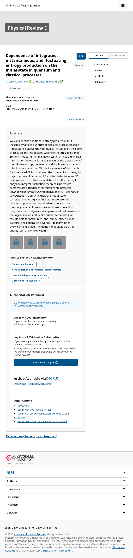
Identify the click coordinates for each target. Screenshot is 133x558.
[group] (46, 244)
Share (77, 65)
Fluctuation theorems (23, 264)
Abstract (98, 70)
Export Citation (75, 97)
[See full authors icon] (19, 88)
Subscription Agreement (57, 550)
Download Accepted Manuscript (33, 384)
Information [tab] (118, 55)
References (100, 81)
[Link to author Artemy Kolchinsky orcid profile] (29, 81)
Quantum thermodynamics (26, 280)
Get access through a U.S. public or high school (42, 421)
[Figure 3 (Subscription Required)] (44, 242)
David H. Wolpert (48, 81)
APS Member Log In (43, 362)
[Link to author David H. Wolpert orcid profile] (60, 81)
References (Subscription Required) (31, 436)
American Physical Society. (30, 534)
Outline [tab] (98, 55)
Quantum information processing (29, 275)
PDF (81, 56)
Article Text (100, 76)
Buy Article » (24, 405)
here (96, 544)
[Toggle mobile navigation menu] (123, 5)
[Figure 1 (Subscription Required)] (16, 242)
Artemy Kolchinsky (17, 81)
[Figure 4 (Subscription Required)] (59, 242)
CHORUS (52, 378)
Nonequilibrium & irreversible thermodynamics (36, 269)
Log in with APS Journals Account (35, 409)
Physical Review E (27, 28)
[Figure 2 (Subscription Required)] (30, 242)
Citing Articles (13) (104, 64)
